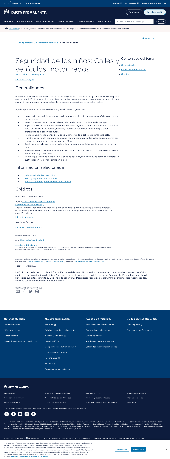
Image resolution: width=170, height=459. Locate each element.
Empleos (49, 363)
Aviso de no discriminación (15, 398)
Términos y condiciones (95, 393)
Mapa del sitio (132, 402)
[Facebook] (13, 414)
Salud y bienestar (65, 21)
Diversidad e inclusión (55, 352)
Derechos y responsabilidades (98, 398)
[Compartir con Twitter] (30, 291)
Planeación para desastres (137, 393)
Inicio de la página (24, 217)
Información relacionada (27, 227)
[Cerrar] (166, 449)
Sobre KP (49, 325)
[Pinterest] (26, 414)
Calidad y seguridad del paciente (60, 330)
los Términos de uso (36, 261)
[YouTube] (19, 414)
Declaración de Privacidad (38, 456)
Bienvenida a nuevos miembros (100, 325)
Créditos (125, 74)
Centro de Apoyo (94, 336)
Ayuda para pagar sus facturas (154, 3)
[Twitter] (6, 414)
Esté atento (14, 29)
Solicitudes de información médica (101, 347)
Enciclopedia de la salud (47, 43)
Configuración (122, 449)
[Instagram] (33, 414)
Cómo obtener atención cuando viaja (20, 341)
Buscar (161, 21)
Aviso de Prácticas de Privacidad (58, 398)
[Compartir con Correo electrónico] (17, 291)
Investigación (51, 341)
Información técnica (135, 398)
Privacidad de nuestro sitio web (57, 393)
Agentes (116, 3)
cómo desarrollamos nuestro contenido (87, 261)
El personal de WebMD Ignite (31, 240)
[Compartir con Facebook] (24, 291)
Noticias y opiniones (54, 336)
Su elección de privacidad (55, 402)
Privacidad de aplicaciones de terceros (101, 402)
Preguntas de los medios (56, 369)
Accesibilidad (9, 393)
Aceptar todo (138, 449)
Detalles (141, 438)
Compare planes (25, 21)
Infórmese (9, 21)
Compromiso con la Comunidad (59, 347)
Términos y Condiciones (19, 456)
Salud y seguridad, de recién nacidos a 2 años (48, 181)
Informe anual (51, 358)
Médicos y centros (45, 21)
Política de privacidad (55, 261)
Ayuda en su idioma (12, 402)
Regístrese (134, 12)
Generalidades (128, 65)
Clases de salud (11, 336)
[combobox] (134, 21)
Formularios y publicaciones (98, 330)
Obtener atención (85, 21)
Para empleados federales (138, 330)
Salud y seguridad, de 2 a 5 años (41, 178)
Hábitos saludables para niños (40, 175)
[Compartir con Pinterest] (37, 291)
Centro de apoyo (33, 3)
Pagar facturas (104, 21)
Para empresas (133, 325)
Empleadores (130, 3)
